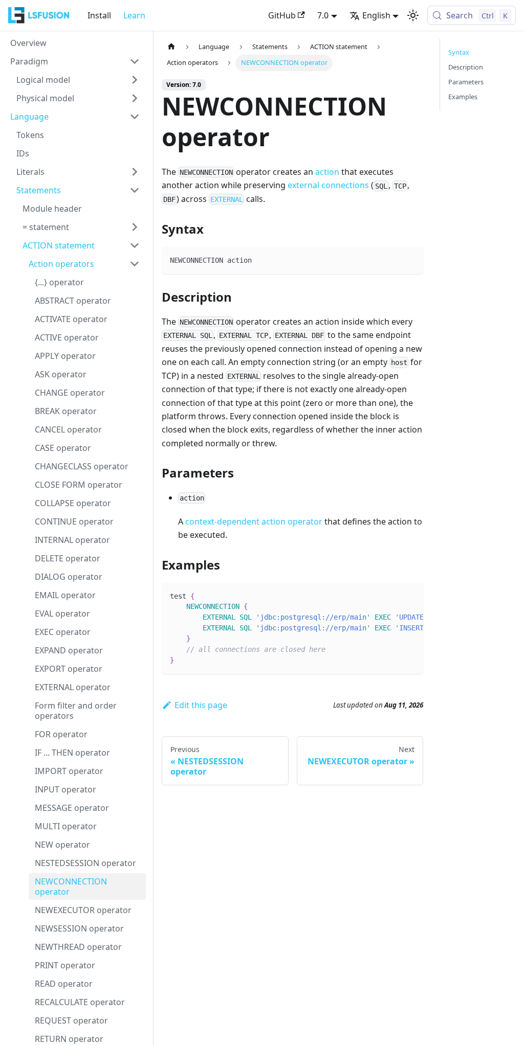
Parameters (466, 81)
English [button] (376, 15)
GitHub (282, 15)
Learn (134, 15)
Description (465, 67)
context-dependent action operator (253, 521)
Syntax (458, 52)
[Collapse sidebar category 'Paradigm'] (134, 61)
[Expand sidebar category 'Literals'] (134, 172)
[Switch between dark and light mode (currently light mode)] (413, 15)
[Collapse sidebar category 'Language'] (134, 116)
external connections (328, 185)
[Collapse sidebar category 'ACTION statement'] (134, 245)
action (327, 171)
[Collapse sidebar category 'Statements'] (134, 190)
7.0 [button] (323, 15)
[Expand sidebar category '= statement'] (134, 227)
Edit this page (200, 705)
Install (99, 15)
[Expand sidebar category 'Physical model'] (134, 98)
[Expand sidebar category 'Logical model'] (134, 80)
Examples (462, 96)
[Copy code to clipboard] (410, 259)
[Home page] (171, 47)
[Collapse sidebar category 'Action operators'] (134, 264)
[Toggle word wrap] (392, 595)
